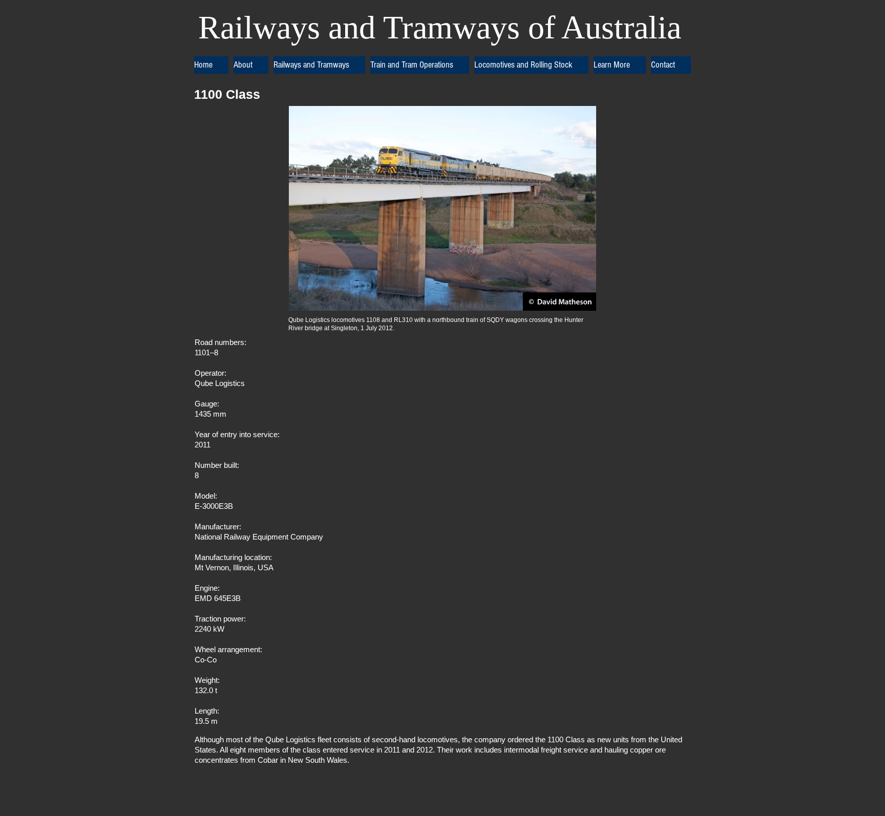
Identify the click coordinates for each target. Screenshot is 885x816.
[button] (251, 65)
